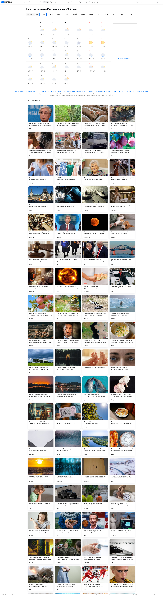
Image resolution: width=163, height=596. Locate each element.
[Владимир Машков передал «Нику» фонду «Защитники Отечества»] (95, 524)
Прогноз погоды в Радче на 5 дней (50, 91)
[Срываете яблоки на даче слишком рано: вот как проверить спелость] (40, 307)
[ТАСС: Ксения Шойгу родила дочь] (95, 362)
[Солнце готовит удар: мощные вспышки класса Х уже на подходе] (68, 280)
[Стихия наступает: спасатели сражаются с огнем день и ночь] (40, 389)
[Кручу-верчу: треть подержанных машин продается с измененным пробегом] (122, 551)
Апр (67, 14)
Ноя (122, 14)
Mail (3, 594)
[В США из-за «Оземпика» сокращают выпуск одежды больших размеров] (68, 172)
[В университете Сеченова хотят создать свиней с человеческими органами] (95, 118)
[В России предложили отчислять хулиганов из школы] (68, 253)
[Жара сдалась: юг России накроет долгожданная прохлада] (122, 172)
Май (75, 14)
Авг (99, 14)
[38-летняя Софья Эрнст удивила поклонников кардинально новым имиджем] (122, 579)
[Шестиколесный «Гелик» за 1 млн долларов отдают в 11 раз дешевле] (68, 497)
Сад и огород (130, 91)
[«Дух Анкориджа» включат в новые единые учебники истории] (95, 253)
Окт (114, 14)
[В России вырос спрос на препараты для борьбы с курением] (40, 172)
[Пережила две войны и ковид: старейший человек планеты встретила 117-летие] (95, 172)
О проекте (98, 594)
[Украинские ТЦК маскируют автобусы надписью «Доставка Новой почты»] (95, 145)
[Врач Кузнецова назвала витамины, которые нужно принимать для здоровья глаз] (122, 362)
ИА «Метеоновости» (156, 594)
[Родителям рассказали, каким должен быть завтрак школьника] (122, 416)
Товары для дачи (142, 91)
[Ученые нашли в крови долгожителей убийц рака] (68, 199)
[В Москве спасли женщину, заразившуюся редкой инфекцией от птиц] (95, 551)
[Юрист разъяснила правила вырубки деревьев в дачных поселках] (40, 280)
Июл (91, 14)
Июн (83, 14)
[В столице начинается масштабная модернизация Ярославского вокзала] (40, 199)
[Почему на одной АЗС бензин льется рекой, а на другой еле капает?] (40, 416)
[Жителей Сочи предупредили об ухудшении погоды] (68, 443)
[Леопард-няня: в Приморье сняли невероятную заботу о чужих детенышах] (68, 118)
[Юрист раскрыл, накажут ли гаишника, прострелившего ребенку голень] (40, 253)
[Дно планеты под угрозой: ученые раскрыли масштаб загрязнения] (95, 443)
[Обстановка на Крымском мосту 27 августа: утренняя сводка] (122, 253)
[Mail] (2, 2)
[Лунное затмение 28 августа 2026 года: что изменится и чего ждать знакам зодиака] (95, 226)
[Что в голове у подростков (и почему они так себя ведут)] (68, 145)
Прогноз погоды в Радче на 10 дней (99, 91)
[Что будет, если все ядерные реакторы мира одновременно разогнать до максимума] (40, 551)
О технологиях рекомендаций (126, 594)
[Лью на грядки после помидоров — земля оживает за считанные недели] (68, 307)
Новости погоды (118, 91)
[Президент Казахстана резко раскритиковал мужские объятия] (40, 118)
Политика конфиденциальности (110, 594)
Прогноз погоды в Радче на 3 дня (25, 91)
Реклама (14, 594)
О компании (8, 594)
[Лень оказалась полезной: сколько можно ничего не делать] (122, 226)
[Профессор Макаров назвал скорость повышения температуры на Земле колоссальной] (40, 470)
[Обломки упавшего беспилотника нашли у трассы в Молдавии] (95, 307)
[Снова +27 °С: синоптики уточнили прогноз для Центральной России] (95, 416)
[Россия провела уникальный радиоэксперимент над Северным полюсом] (122, 307)
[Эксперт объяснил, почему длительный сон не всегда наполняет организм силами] (122, 497)
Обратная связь (139, 594)
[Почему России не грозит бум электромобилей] (122, 280)
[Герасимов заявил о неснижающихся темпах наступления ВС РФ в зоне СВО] (40, 579)
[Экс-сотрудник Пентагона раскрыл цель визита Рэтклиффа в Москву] (68, 226)
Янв (43, 14)
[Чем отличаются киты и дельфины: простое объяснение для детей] (95, 389)
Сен (106, 14)
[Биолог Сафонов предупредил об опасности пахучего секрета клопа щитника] (40, 524)
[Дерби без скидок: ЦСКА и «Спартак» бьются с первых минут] (95, 579)
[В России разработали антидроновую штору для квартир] (40, 443)
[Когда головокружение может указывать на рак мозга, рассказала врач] (122, 524)
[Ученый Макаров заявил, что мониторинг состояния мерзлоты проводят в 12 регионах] (122, 470)
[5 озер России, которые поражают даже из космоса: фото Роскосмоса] (95, 334)
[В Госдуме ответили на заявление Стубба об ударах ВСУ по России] (68, 334)
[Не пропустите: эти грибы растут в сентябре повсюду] (68, 524)
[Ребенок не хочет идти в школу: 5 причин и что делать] (40, 497)
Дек (130, 14)
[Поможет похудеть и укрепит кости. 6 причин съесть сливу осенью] (122, 145)
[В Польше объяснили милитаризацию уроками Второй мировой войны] (68, 551)
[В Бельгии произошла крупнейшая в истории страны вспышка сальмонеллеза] (95, 280)
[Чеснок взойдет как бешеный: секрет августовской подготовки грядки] (122, 389)
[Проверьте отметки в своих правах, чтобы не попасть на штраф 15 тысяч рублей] (68, 416)
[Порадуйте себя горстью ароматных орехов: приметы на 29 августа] (40, 334)
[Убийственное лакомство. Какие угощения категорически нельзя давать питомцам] (40, 145)
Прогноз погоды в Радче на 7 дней (74, 91)
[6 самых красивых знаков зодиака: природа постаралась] (122, 199)
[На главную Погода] (8, 2)
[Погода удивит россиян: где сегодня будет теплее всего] (40, 362)
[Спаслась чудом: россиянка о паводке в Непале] (95, 497)
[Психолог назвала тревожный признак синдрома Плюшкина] (40, 226)
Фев (51, 14)
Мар (59, 14)
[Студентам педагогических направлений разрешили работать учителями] (68, 579)
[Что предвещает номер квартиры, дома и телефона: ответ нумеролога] (68, 470)
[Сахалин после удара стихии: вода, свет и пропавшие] (68, 389)
